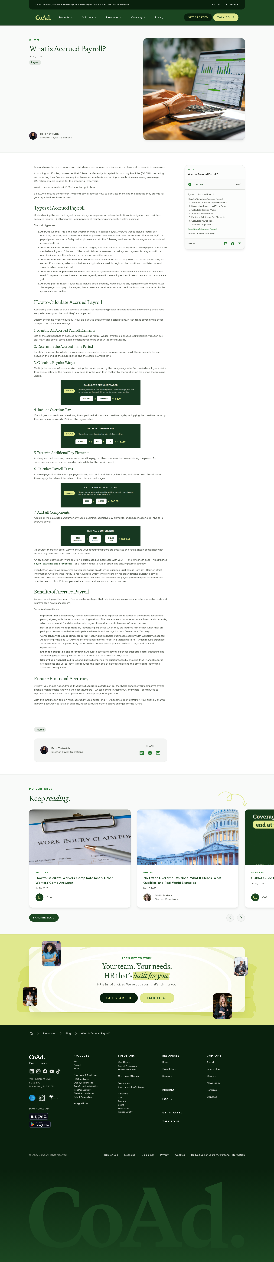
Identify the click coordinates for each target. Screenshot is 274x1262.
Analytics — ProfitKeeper (131, 1087)
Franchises (123, 1108)
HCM (76, 1068)
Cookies (180, 1154)
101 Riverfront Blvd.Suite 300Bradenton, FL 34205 (41, 1082)
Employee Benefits (83, 1082)
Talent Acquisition (83, 1097)
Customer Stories (128, 1076)
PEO (76, 1061)
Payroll (35, 62)
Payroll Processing (127, 1066)
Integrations (81, 1103)
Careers (211, 1075)
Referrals (212, 1089)
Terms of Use (110, 1154)
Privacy (164, 1154)
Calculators (169, 1069)
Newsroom (213, 1082)
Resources (170, 1056)
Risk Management (82, 1090)
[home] (43, 17)
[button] (65, 17)
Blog (34, 40)
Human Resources (127, 1069)
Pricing (168, 1090)
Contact (212, 1096)
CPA (120, 1097)
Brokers (122, 1101)
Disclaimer (148, 1154)
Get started (172, 1112)
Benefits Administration (86, 1086)
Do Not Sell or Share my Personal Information (218, 1154)
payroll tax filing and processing (53, 563)
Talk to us (171, 1121)
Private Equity (125, 1112)
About (210, 1062)
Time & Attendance (84, 1093)
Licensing (129, 1154)
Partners (123, 1093)
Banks (121, 1104)
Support (167, 1075)
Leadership (213, 1069)
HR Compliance (81, 1079)
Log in (167, 1099)
